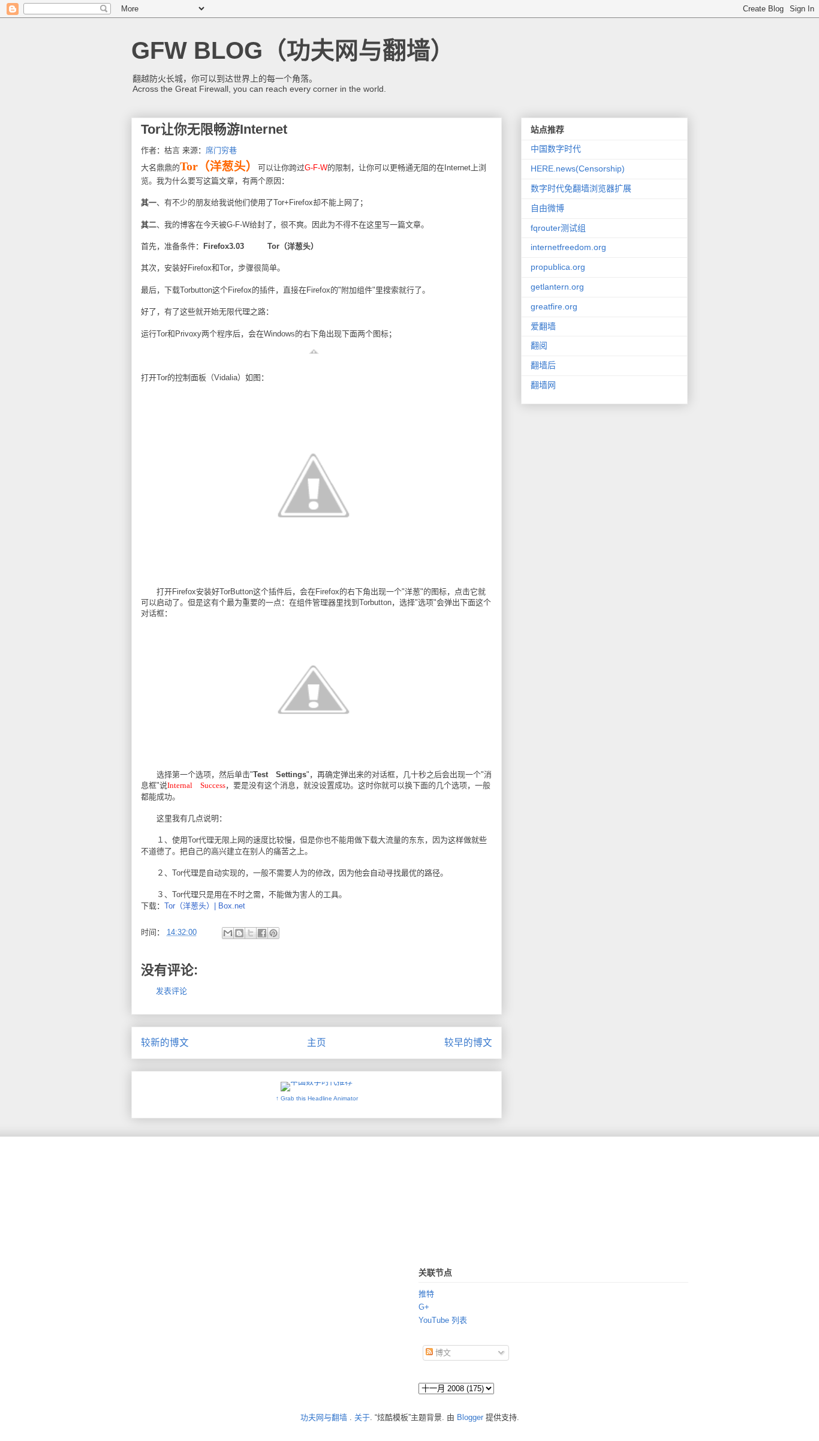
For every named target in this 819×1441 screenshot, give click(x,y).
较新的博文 (165, 1042)
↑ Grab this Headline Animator (317, 1098)
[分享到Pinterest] (273, 933)
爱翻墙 (543, 326)
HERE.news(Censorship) (578, 168)
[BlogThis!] (239, 933)
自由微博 (547, 208)
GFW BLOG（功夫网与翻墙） (292, 50)
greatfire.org (554, 306)
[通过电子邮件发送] (228, 933)
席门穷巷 (221, 150)
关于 (362, 1417)
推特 (426, 1293)
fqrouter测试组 (558, 228)
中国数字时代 (556, 149)
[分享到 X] (251, 933)
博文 (442, 1352)
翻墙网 (543, 385)
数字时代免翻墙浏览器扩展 (581, 188)
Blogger (470, 1417)
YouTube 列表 (442, 1320)
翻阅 (539, 345)
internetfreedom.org (568, 247)
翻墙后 (543, 365)
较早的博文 (468, 1042)
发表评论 (171, 990)
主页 (316, 1042)
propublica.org (558, 267)
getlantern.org (557, 286)
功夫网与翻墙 (323, 1417)
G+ (423, 1306)
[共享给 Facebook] (262, 933)
